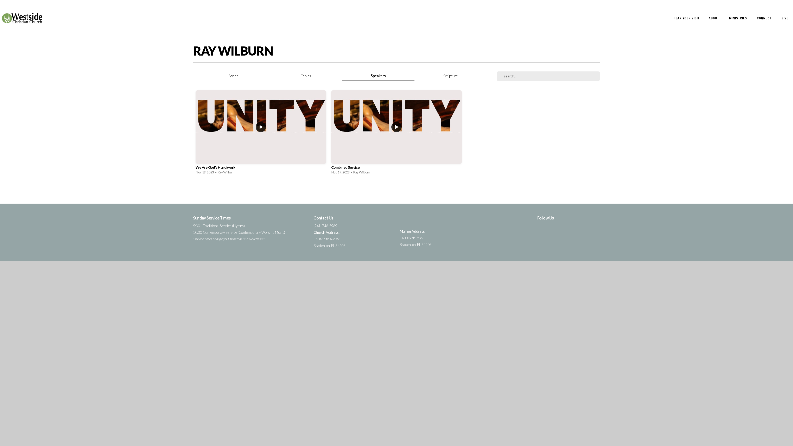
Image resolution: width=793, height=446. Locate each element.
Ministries (738, 18)
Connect (764, 18)
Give (784, 18)
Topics (306, 76)
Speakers (378, 76)
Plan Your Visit (687, 18)
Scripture (450, 76)
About (714, 18)
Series (233, 76)
